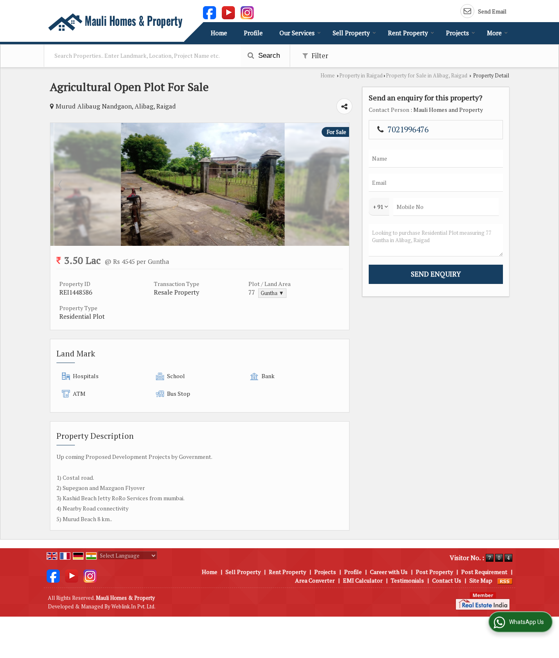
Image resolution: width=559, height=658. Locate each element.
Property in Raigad (361, 75)
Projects (457, 33)
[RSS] (505, 580)
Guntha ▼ (272, 293)
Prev (61, 184)
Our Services (297, 33)
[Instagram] (247, 11)
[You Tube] (228, 11)
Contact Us (446, 580)
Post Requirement (484, 572)
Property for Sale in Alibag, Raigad (426, 75)
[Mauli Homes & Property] (115, 22)
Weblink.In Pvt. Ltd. (133, 606)
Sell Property (351, 33)
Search (268, 55)
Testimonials (407, 580)
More (494, 33)
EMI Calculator (363, 580)
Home (219, 33)
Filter (319, 55)
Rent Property (408, 33)
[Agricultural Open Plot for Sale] (200, 243)
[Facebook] (209, 11)
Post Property (434, 572)
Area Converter (315, 580)
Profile (253, 33)
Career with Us (389, 572)
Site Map (480, 580)
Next (338, 184)
